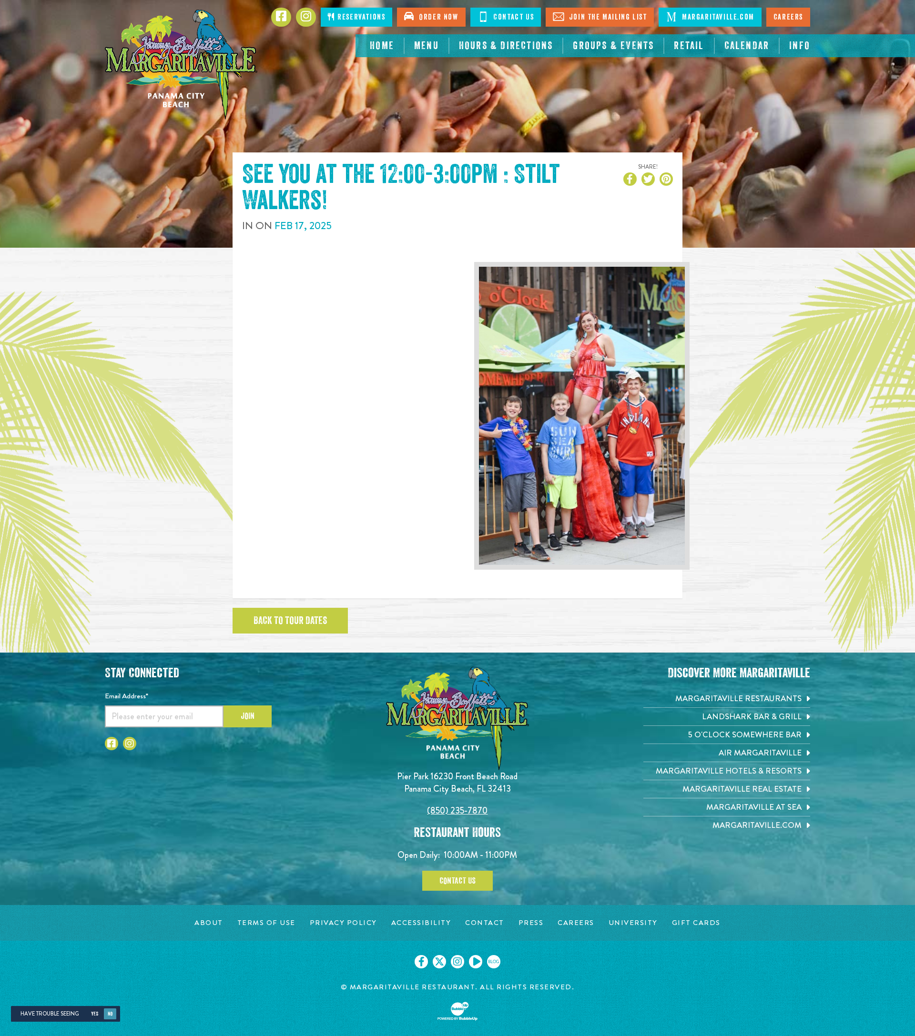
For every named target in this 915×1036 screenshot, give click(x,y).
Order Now (436, 17)
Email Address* (126, 696)
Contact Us (512, 17)
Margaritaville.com (717, 17)
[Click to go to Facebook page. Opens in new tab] (111, 743)
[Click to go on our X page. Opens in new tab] (439, 961)
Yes (94, 1013)
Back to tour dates (290, 620)
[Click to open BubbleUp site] (457, 1011)
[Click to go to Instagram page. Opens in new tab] (129, 743)
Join (247, 716)
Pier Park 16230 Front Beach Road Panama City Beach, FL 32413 (457, 782)
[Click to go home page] (181, 65)
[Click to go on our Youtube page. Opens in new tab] (475, 961)
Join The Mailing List (607, 17)
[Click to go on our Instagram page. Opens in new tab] (457, 961)
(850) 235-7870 (457, 810)
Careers (788, 17)
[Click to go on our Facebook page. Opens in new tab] (421, 961)
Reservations (361, 17)
